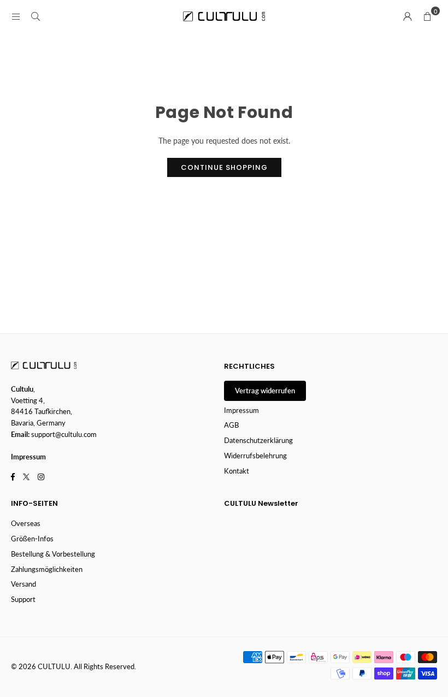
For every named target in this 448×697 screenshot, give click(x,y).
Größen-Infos (32, 538)
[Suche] (35, 16)
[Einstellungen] (407, 16)
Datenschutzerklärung (258, 440)
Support (23, 599)
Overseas (25, 523)
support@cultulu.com (64, 434)
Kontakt (236, 470)
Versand (23, 584)
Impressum (241, 410)
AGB (231, 425)
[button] (427, 16)
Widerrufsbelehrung (255, 455)
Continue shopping (224, 167)
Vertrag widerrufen (265, 390)
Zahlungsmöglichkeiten (46, 569)
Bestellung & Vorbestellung (53, 554)
